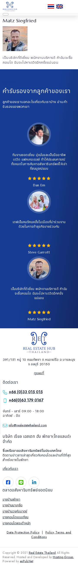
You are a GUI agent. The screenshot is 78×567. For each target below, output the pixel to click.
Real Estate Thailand (42, 553)
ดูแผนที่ (39, 373)
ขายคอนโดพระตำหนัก (17, 523)
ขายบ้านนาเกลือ (13, 505)
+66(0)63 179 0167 (26, 400)
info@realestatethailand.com (28, 425)
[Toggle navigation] (6, 14)
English (59, 6)
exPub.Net (26, 561)
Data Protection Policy (23, 532)
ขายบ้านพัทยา (11, 499)
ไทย (51, 6)
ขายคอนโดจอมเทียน (15, 517)
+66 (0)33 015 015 (26, 392)
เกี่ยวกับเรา (10, 468)
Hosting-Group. (63, 557)
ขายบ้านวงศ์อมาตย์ (15, 511)
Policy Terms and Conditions (51, 534)
